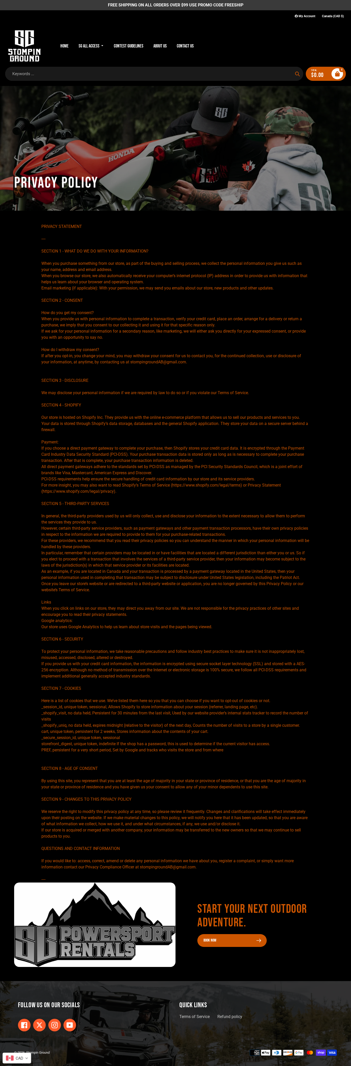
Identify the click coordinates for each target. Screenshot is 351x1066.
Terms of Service (194, 1016)
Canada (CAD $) (333, 16)
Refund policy (229, 1016)
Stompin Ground (38, 1052)
